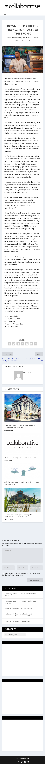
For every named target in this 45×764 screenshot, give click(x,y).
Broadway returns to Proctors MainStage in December (21, 602)
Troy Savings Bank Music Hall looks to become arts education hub (19, 426)
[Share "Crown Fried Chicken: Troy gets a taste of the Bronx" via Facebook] (9, 344)
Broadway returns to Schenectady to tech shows (20, 595)
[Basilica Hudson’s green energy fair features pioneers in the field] (22, 500)
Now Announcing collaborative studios (20, 458)
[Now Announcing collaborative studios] (22, 444)
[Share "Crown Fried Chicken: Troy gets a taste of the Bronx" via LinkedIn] (27, 344)
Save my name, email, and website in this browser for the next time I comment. (21, 574)
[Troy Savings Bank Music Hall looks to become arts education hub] (22, 408)
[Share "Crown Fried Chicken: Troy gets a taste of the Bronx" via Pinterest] (22, 344)
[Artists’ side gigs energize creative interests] (22, 471)
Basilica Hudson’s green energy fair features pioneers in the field (18, 516)
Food (24, 40)
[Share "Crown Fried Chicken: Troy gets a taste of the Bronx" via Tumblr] (18, 344)
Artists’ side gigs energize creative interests (22, 482)
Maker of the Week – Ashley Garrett (18, 608)
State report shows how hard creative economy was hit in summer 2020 (18, 615)
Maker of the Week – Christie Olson (17, 621)
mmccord (17, 38)
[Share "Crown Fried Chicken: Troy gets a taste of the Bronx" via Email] (31, 344)
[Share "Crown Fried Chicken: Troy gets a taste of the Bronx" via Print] (35, 344)
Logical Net (25, 759)
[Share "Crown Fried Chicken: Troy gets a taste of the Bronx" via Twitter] (14, 344)
